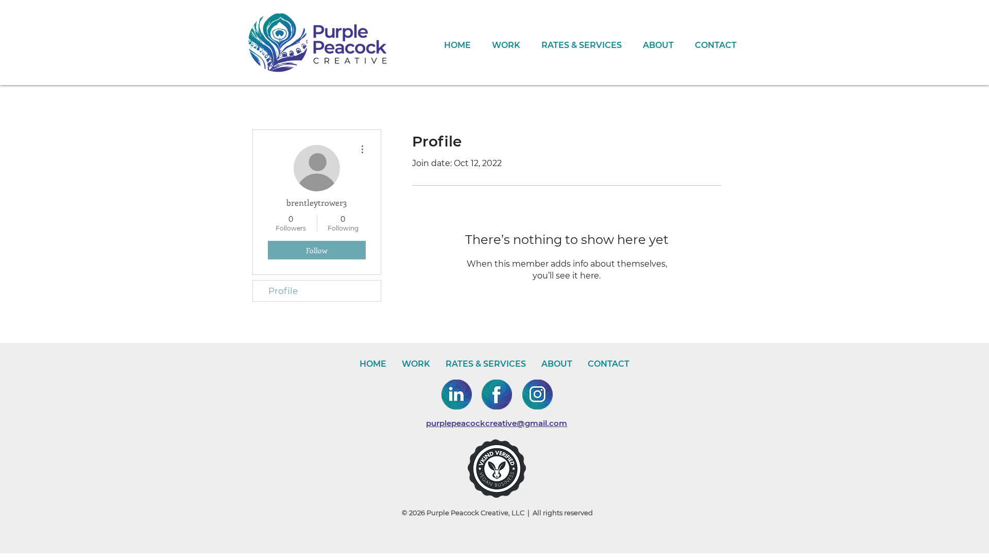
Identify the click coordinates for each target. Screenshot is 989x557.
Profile (283, 291)
